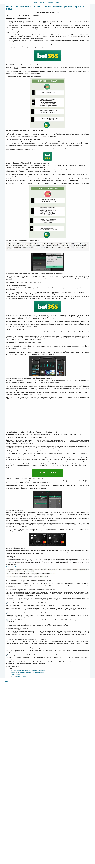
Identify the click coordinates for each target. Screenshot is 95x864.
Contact (7, 680)
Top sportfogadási (39, 2)
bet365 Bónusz (11, 567)
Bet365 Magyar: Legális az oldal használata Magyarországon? (27, 672)
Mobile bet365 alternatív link (18, 676)
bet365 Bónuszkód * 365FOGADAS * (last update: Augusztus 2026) (29, 670)
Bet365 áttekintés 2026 (17, 674)
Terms (6, 681)
